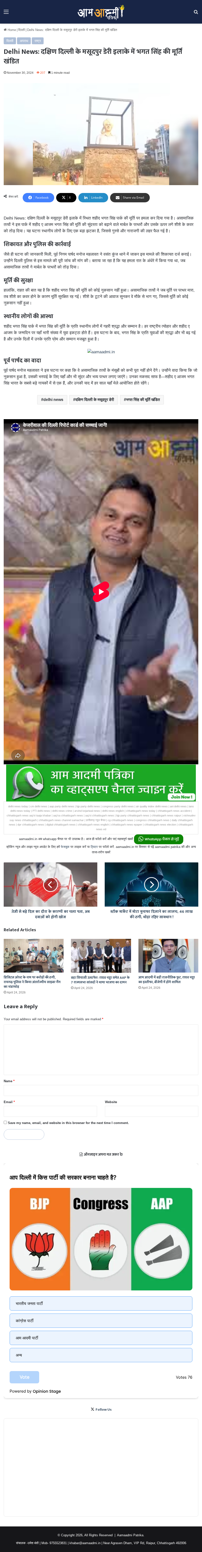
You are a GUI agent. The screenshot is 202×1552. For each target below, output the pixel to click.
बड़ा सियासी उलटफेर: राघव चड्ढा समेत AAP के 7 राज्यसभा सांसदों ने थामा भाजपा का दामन (100, 980)
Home (11, 30)
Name (9, 1081)
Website (111, 1102)
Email (9, 1102)
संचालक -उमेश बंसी (27, 1543)
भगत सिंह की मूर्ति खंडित (143, 400)
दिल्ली (21, 30)
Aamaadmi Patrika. (130, 1535)
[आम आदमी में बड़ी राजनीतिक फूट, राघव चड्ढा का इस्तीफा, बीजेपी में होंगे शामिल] (168, 956)
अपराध (24, 41)
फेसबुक (65, 847)
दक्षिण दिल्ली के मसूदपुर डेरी (94, 400)
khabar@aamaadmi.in (85, 1543)
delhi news (53, 400)
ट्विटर (94, 847)
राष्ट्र (37, 41)
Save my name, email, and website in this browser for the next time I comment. (68, 1123)
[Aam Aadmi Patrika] (101, 11)
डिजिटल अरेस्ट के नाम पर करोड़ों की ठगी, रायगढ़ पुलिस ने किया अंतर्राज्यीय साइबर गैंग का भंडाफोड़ (32, 982)
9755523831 (58, 1543)
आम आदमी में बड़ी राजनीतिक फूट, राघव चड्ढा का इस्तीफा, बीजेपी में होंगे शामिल (166, 980)
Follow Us (104, 1409)
